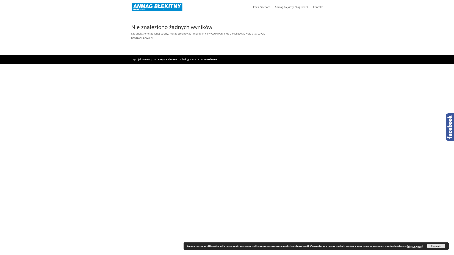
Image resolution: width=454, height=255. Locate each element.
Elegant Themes (168, 59)
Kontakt (318, 7)
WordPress (210, 59)
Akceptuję (436, 246)
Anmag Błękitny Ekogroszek (291, 7)
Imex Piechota (261, 7)
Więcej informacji (415, 246)
